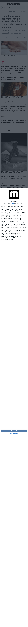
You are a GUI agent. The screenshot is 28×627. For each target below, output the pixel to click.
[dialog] (14, 407)
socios (12, 203)
